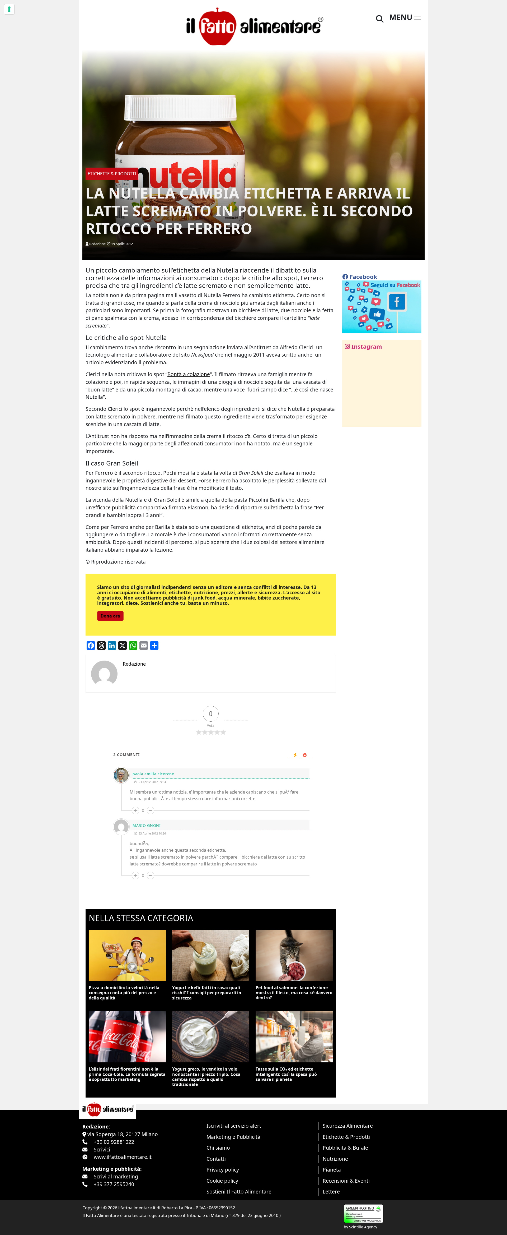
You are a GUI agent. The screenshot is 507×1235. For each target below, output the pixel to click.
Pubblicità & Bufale (345, 1147)
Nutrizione (335, 1158)
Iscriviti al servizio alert (233, 1125)
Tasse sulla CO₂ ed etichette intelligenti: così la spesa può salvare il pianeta (286, 1074)
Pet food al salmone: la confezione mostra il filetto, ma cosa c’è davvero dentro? (294, 993)
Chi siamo (218, 1147)
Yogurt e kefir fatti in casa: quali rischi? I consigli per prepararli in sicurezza (206, 993)
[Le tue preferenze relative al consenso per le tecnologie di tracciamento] (9, 9)
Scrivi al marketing (116, 1176)
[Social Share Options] (350, 420)
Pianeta (332, 1169)
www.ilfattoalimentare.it (123, 1156)
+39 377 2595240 (114, 1184)
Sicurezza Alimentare (348, 1125)
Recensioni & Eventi (346, 1180)
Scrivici (102, 1149)
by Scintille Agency (360, 1226)
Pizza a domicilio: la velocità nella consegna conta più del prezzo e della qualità (124, 993)
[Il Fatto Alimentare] (253, 25)
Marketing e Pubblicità (233, 1136)
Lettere (331, 1191)
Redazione (97, 243)
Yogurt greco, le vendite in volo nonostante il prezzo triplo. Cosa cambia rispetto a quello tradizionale (206, 1076)
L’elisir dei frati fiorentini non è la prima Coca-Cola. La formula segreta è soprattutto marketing (127, 1074)
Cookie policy (222, 1180)
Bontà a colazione (188, 374)
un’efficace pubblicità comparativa (126, 507)
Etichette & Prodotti (346, 1136)
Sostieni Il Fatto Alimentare (238, 1191)
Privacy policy (222, 1169)
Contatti (216, 1158)
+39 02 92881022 (114, 1141)
